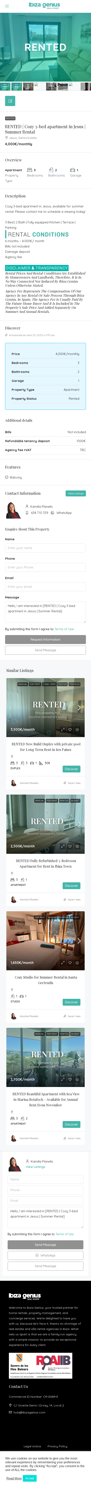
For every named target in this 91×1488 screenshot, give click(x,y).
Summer (64, 917)
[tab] (10, 101)
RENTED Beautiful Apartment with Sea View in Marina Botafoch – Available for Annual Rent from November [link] (46, 1099)
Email (9, 578)
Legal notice (32, 1446)
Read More (14, 1478)
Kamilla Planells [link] (29, 783)
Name (9, 539)
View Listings (76, 493)
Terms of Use (64, 629)
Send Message (45, 650)
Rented (10, 118)
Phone (10, 558)
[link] (45, 707)
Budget (75, 800)
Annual (22, 684)
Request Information (45, 639)
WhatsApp (64, 513)
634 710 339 (39, 513)
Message (12, 597)
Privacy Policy (57, 1446)
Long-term (49, 684)
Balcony (16, 477)
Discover (71, 769)
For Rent (35, 684)
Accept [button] (29, 1478)
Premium (74, 684)
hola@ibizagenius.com (29, 1412)
